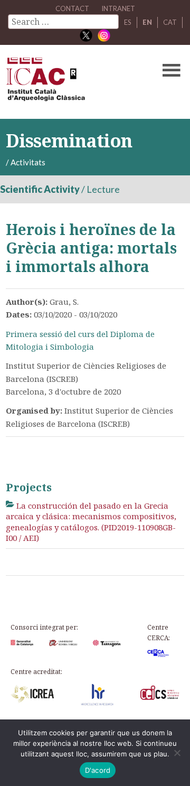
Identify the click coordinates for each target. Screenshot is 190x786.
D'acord (98, 770)
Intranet (118, 8)
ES (127, 22)
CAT (170, 22)
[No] (177, 752)
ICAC (76, 82)
